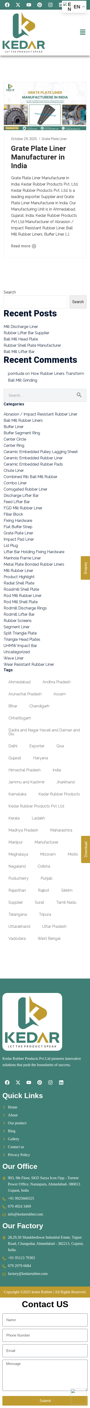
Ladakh (38, 818)
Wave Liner (14, 658)
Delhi (12, 746)
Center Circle (15, 439)
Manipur (15, 842)
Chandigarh (39, 706)
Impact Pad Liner (19, 539)
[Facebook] (7, 5)
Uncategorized (17, 652)
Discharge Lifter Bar (21, 495)
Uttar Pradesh (54, 926)
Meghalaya (18, 854)
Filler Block (13, 514)
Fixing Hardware (18, 520)
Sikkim (66, 890)
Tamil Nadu (66, 902)
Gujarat (14, 758)
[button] (83, 32)
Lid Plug (11, 545)
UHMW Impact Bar (20, 645)
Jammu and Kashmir (26, 782)
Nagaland (17, 866)
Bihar (12, 706)
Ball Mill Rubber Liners (23, 420)
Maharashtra (61, 830)
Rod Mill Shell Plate (21, 602)
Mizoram (48, 854)
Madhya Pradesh (23, 830)
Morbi (73, 854)
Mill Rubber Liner (18, 570)
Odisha (44, 866)
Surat (39, 902)
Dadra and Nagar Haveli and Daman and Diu (44, 732)
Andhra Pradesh (56, 682)
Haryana (40, 758)
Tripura (45, 914)
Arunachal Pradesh (25, 694)
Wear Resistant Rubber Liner (29, 664)
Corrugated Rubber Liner (25, 489)
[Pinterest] (39, 5)
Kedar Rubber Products (59, 794)
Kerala (14, 818)
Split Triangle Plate (20, 633)
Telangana (17, 914)
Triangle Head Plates (22, 639)
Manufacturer (46, 842)
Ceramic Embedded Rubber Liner (33, 458)
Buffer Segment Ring (22, 433)
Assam (60, 694)
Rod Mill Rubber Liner (23, 595)
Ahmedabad (19, 682)
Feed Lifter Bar (17, 501)
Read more (21, 246)
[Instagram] (50, 5)
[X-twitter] (18, 5)
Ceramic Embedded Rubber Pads (33, 464)
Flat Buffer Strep (18, 527)
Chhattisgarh (19, 718)
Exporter (36, 746)
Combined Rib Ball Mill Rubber (30, 476)
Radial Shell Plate (19, 583)
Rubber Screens (18, 620)
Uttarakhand (19, 926)
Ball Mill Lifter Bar (19, 351)
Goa (60, 746)
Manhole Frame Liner (22, 558)
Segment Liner (17, 627)
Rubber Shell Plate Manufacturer (32, 345)
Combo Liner (15, 483)
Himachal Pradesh (24, 770)
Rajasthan (17, 890)
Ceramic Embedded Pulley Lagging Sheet (41, 451)
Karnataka (17, 794)
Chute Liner (14, 470)
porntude (16, 373)
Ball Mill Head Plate (21, 339)
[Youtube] (29, 5)
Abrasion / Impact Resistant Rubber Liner (40, 414)
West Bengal (49, 938)
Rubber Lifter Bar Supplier (26, 333)
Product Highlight (19, 577)
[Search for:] (45, 395)
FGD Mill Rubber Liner (23, 508)
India (57, 770)
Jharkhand (66, 782)
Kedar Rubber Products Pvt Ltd (36, 806)
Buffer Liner (14, 426)
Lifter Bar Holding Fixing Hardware (34, 552)
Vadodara (17, 938)
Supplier (15, 902)
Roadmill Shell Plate (21, 589)
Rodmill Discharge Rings (25, 608)
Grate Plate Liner (54, 139)
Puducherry (18, 878)
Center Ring (14, 445)
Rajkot (43, 890)
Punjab (47, 878)
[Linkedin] (61, 5)
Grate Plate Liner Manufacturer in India (38, 157)
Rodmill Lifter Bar (19, 614)
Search (10, 292)
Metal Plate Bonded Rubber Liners (34, 564)
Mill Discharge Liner (21, 326)
